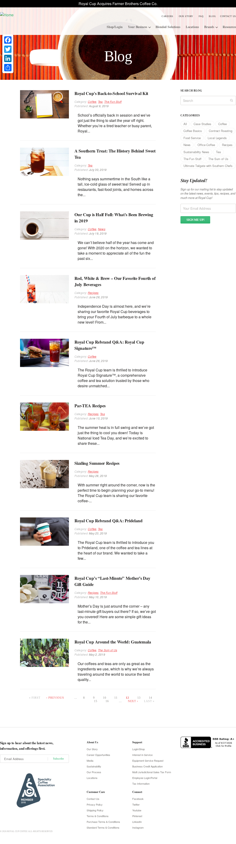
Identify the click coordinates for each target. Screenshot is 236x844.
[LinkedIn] (7, 58)
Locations (192, 26)
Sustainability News (196, 152)
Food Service (192, 138)
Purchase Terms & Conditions (103, 822)
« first (34, 697)
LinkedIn (137, 822)
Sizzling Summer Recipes (96, 463)
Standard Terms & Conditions (103, 827)
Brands (209, 26)
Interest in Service (142, 755)
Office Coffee (206, 145)
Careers (167, 16)
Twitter (136, 804)
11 (116, 697)
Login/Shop (138, 749)
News (101, 229)
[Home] (33, 14)
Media (90, 760)
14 (150, 697)
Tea (100, 101)
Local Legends (217, 138)
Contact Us (228, 16)
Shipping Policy (95, 810)
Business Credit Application (147, 766)
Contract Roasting (220, 131)
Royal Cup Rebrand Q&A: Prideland (108, 520)
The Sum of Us (107, 650)
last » (149, 701)
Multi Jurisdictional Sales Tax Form (151, 772)
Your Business (137, 26)
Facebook (138, 799)
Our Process (94, 772)
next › (133, 701)
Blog (212, 16)
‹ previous (55, 697)
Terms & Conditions (98, 816)
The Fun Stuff (112, 101)
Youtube (136, 810)
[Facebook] (7, 40)
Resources (229, 26)
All (185, 124)
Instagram (138, 827)
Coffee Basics (192, 131)
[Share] (7, 67)
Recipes (93, 293)
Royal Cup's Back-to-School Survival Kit (111, 93)
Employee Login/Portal (144, 778)
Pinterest (137, 816)
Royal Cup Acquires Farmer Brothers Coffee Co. (118, 3)
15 (95, 701)
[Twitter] (7, 49)
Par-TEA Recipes (90, 405)
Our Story (186, 16)
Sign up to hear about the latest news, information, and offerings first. (26, 745)
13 (139, 697)
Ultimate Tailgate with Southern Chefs (208, 166)
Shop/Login (115, 26)
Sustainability (94, 766)
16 (107, 701)
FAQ (201, 16)
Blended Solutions (168, 26)
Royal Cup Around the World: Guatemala (112, 642)
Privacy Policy (95, 804)
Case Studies (202, 124)
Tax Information (141, 783)
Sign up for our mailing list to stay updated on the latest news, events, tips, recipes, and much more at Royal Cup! (207, 193)
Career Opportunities (98, 755)
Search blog (191, 90)
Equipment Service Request (147, 760)
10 (104, 697)
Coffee (92, 101)
